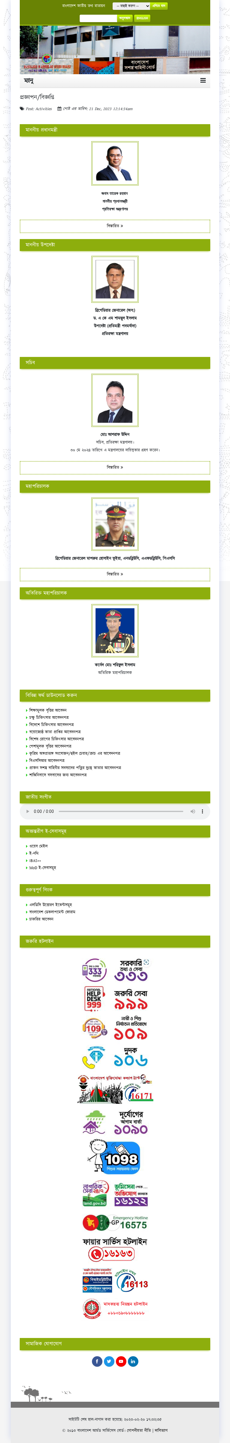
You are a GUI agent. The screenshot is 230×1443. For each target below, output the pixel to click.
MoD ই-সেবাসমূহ (42, 868)
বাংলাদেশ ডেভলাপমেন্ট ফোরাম (52, 912)
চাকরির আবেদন (41, 919)
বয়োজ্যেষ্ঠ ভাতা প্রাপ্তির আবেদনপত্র (55, 732)
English (142, 18)
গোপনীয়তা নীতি (139, 1431)
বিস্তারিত (114, 226)
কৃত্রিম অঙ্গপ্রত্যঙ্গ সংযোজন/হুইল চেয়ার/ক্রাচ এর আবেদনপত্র (74, 754)
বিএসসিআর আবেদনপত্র (46, 761)
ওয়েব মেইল (38, 846)
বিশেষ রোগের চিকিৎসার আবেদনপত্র (56, 739)
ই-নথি (34, 854)
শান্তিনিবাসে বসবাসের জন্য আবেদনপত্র (58, 775)
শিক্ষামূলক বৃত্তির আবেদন (47, 711)
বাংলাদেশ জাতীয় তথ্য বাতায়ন (83, 6)
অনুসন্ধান (124, 18)
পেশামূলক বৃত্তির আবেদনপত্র (50, 746)
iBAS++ (35, 861)
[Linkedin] (133, 1361)
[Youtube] (121, 1361)
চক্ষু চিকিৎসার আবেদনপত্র (49, 718)
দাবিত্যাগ (161, 1431)
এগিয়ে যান (158, 6)
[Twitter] (109, 1361)
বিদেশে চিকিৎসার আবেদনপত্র (51, 725)
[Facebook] (97, 1361)
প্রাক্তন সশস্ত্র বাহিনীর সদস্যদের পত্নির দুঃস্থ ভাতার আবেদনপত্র (75, 768)
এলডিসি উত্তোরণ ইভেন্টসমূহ (50, 905)
